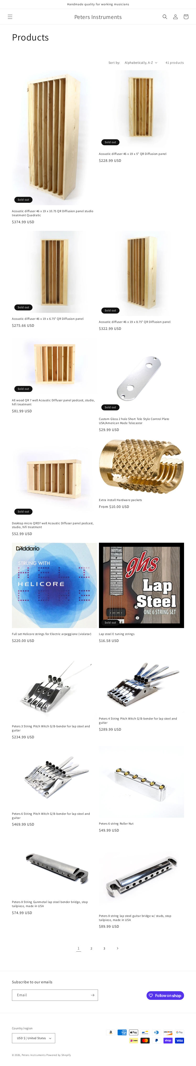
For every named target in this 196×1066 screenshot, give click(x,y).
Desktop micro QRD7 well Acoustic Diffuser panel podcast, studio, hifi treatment (53, 525)
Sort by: (114, 62)
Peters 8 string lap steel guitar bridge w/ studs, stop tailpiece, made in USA (135, 918)
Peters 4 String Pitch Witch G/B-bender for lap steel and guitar (138, 721)
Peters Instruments (34, 1055)
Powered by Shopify (58, 1055)
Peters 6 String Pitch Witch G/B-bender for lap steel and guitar (51, 816)
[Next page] (117, 948)
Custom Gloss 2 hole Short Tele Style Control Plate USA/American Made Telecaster (134, 421)
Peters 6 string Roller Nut (116, 824)
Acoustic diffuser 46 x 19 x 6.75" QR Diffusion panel (47, 319)
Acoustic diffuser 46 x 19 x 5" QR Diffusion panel (132, 154)
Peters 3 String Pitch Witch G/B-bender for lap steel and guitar (51, 728)
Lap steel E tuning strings (117, 634)
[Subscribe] (92, 995)
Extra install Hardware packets (120, 500)
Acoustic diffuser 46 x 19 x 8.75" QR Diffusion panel (134, 322)
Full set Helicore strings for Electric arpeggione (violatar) (52, 634)
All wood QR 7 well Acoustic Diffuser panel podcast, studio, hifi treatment (53, 402)
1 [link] (79, 948)
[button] (10, 17)
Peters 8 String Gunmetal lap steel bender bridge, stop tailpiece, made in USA (50, 904)
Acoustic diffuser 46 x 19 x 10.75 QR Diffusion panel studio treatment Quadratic (52, 213)
